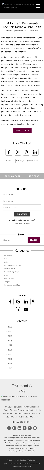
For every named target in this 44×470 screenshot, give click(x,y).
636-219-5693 (26, 422)
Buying (6, 262)
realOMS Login (26, 466)
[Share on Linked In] (35, 152)
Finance (10, 161)
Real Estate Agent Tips (11, 272)
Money (6, 275)
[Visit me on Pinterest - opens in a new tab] (33, 301)
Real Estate (8, 256)
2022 (10, 345)
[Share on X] (17, 152)
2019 (10, 359)
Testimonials (22, 385)
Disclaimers (17, 466)
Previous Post (12, 176)
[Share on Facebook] (9, 152)
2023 (10, 340)
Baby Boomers (33, 161)
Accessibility (23, 451)
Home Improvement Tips (12, 285)
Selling (6, 259)
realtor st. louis (9, 278)
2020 (10, 354)
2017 (10, 368)
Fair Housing (31, 451)
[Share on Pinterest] (26, 152)
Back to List (21, 130)
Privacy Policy (13, 451)
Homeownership (9, 269)
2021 (10, 349)
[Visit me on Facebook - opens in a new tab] (10, 301)
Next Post (33, 176)
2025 (10, 331)
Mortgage (20, 161)
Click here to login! (22, 223)
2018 (10, 363)
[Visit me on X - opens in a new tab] (18, 309)
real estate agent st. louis (12, 265)
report (9, 48)
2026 (10, 326)
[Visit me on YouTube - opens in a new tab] (26, 309)
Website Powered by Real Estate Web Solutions (22, 460)
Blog (22, 390)
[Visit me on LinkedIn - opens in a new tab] (26, 301)
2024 (10, 336)
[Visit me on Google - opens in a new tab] (18, 301)
